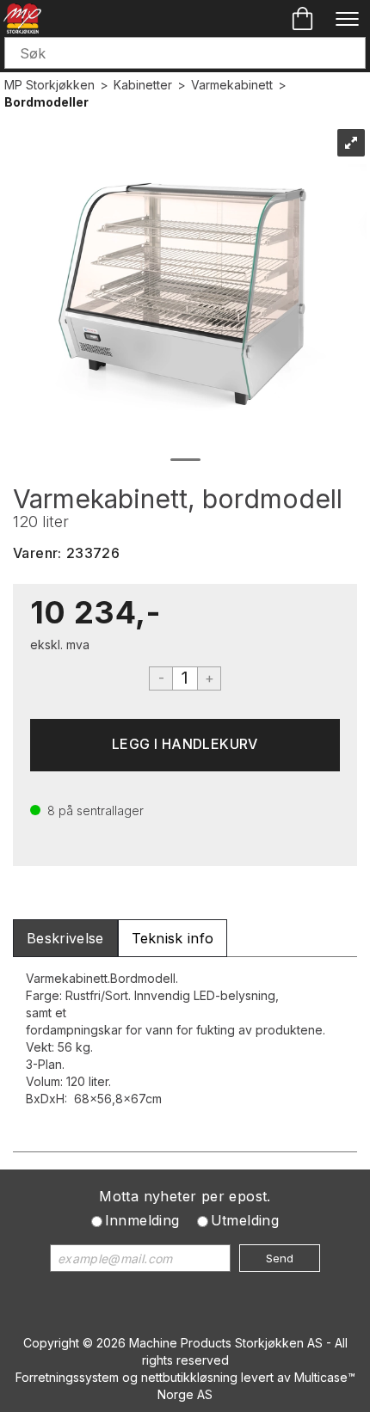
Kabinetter (143, 84)
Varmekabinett (232, 84)
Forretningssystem (67, 1377)
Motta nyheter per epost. (185, 1196)
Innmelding (142, 1220)
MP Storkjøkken (49, 84)
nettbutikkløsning (189, 1377)
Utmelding (245, 1220)
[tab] (65, 938)
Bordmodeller (46, 102)
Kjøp (185, 745)
